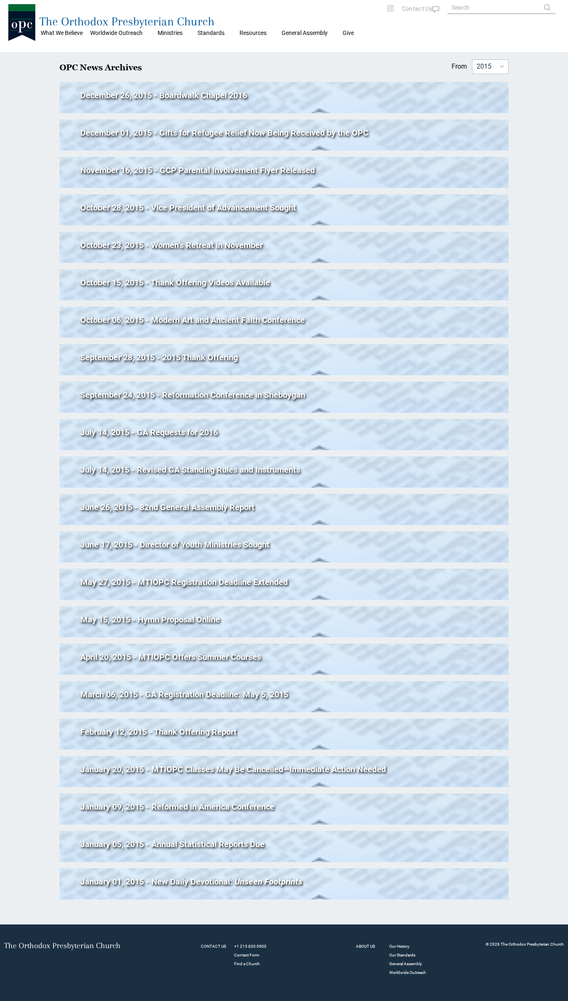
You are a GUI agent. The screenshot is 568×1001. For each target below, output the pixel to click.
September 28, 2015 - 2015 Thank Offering (159, 357)
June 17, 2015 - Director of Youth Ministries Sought (174, 545)
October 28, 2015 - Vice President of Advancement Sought (188, 208)
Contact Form (246, 955)
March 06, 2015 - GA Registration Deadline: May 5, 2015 (184, 694)
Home (17, 58)
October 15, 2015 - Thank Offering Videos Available (175, 282)
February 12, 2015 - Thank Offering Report (158, 732)
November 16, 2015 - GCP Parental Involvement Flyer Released (197, 170)
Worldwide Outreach (407, 972)
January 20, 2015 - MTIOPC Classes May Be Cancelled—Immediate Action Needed (233, 769)
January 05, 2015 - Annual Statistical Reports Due (172, 844)
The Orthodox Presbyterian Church (127, 21)
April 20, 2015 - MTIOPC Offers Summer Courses (170, 657)
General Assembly (305, 33)
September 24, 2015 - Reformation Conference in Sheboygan (192, 395)
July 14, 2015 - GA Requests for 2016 (149, 432)
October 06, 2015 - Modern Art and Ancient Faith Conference (192, 320)
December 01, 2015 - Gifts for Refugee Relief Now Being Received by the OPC (224, 133)
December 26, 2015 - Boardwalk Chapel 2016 (163, 95)
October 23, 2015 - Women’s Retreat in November (171, 245)
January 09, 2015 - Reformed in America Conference (177, 807)
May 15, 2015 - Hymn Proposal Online (150, 619)
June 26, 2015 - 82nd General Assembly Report (167, 507)
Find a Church (247, 963)
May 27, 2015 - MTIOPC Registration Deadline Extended (184, 582)
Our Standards (402, 955)
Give (348, 33)
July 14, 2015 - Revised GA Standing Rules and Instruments (190, 470)
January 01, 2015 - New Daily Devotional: (191, 882)
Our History (399, 946)
